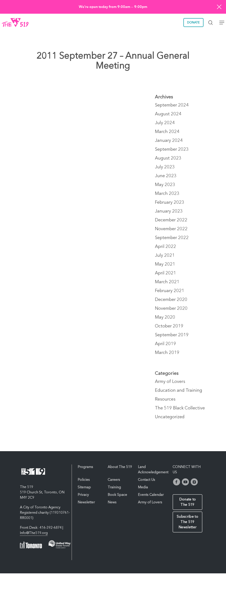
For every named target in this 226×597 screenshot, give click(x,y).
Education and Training (178, 390)
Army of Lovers (170, 382)
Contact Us (146, 480)
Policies (84, 480)
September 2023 (172, 149)
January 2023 (169, 211)
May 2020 (165, 317)
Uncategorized (170, 417)
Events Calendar (151, 495)
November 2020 (171, 308)
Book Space (117, 495)
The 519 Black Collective (180, 408)
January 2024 (169, 141)
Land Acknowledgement (153, 469)
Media (143, 487)
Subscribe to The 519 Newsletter (187, 522)
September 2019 (172, 335)
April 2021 (165, 273)
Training (114, 487)
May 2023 (165, 185)
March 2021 (167, 282)
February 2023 (169, 202)
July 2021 (165, 255)
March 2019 (167, 353)
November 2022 (171, 229)
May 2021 (165, 264)
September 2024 (172, 105)
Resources (165, 399)
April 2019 (165, 344)
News (112, 502)
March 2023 (167, 194)
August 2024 (168, 114)
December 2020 (171, 300)
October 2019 (169, 326)
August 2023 (168, 158)
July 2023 (165, 167)
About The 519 (120, 467)
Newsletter (86, 502)
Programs (85, 467)
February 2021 (169, 291)
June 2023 (166, 176)
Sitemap (84, 487)
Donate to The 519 (187, 502)
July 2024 (165, 123)
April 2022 (165, 247)
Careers (114, 480)
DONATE (193, 22)
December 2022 (171, 220)
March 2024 (167, 132)
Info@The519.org (34, 533)
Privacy (83, 495)
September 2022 (172, 238)
